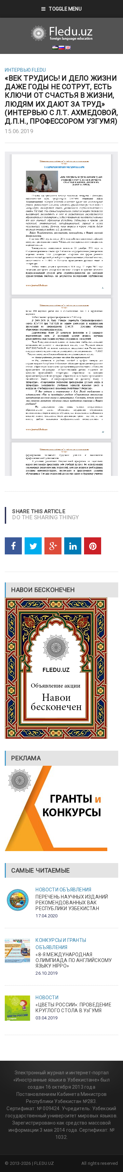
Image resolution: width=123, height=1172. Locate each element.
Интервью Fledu (25, 70)
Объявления (75, 889)
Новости (47, 889)
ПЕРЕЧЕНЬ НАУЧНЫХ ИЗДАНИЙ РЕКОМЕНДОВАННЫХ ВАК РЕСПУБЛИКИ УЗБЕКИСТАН (72, 902)
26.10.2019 (46, 973)
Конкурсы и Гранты (61, 940)
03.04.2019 (46, 1017)
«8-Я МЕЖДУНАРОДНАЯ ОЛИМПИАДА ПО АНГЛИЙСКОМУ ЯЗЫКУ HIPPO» (74, 960)
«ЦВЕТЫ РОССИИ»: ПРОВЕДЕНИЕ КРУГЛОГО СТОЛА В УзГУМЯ (73, 1007)
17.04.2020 (46, 915)
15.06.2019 (19, 131)
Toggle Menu (65, 9)
